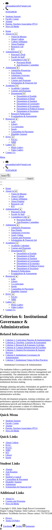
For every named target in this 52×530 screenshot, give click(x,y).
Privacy (9, 518)
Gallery (9, 145)
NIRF (13, 142)
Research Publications (20, 114)
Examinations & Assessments (24, 116)
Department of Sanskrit (27, 101)
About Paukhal (17, 44)
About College (17, 39)
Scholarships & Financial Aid (24, 83)
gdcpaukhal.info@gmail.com (18, 6)
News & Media (12, 26)
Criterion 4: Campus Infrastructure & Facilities (26, 347)
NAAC (14, 139)
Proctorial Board (24, 62)
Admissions (11, 67)
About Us (10, 34)
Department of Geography (28, 104)
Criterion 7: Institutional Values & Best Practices (27, 360)
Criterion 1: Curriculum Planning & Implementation (28, 340)
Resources (10, 119)
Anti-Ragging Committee (28, 65)
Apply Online (17, 78)
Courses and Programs (21, 80)
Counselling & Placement (22, 131)
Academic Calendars (20, 88)
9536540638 (11, 12)
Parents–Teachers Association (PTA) (22, 24)
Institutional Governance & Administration (23, 365)
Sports (14, 129)
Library (14, 124)
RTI (13, 49)
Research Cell (17, 46)
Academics (10, 85)
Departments (16, 93)
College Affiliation (19, 41)
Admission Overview (20, 75)
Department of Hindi (26, 99)
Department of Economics (28, 106)
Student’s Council (13, 477)
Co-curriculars (17, 126)
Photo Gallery (17, 147)
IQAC (8, 137)
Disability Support (19, 134)
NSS (8, 474)
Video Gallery (17, 150)
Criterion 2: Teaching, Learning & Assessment (26, 342)
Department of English (26, 96)
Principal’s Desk (18, 54)
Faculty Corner (12, 19)
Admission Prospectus (21, 70)
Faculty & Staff (18, 57)
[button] (26, 365)
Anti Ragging (11, 472)
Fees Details (16, 73)
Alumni (9, 21)
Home (8, 31)
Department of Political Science (30, 109)
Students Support (13, 16)
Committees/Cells (18, 59)
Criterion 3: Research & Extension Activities (25, 345)
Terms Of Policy (13, 520)
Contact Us (10, 152)
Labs (13, 121)
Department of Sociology (28, 111)
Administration (12, 52)
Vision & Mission (18, 36)
